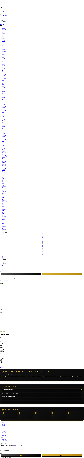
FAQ (2, 434)
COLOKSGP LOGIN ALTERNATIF (6, 442)
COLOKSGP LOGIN (3, 270)
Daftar (5, 21)
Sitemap (2, 436)
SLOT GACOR (3, 424)
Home (2, 276)
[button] (1, 310)
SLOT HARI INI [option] (1, 350)
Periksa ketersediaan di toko (3, 367)
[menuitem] (3, 28)
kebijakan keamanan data (14, 445)
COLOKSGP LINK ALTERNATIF (5, 441)
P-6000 (2, 257)
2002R (2, 265)
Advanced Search (2, 24)
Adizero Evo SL (3, 262)
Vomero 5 (3, 258)
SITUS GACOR (3, 425)
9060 (2, 266)
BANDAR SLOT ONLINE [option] (2, 345)
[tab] (42, 368)
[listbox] (16, 348)
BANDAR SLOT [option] (1, 344)
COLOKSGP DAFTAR (4, 440)
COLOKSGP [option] (1, 343)
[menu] (42, 148)
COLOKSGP (3, 11)
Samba (2, 260)
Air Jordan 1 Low (3, 256)
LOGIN (21, 455)
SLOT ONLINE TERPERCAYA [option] (2, 352)
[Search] (1, 25)
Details (1, 368)
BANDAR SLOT (3, 423)
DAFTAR (1, 361)
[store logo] (5, 20)
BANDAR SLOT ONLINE (4, 13)
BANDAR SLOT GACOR (4, 432)
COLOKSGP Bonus (4, 435)
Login (1, 21)
